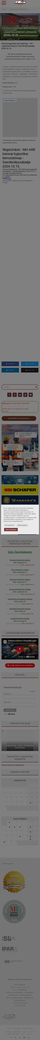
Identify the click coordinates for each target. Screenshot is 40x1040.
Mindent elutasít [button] (22, 525)
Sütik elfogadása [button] (11, 529)
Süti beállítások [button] (9, 525)
